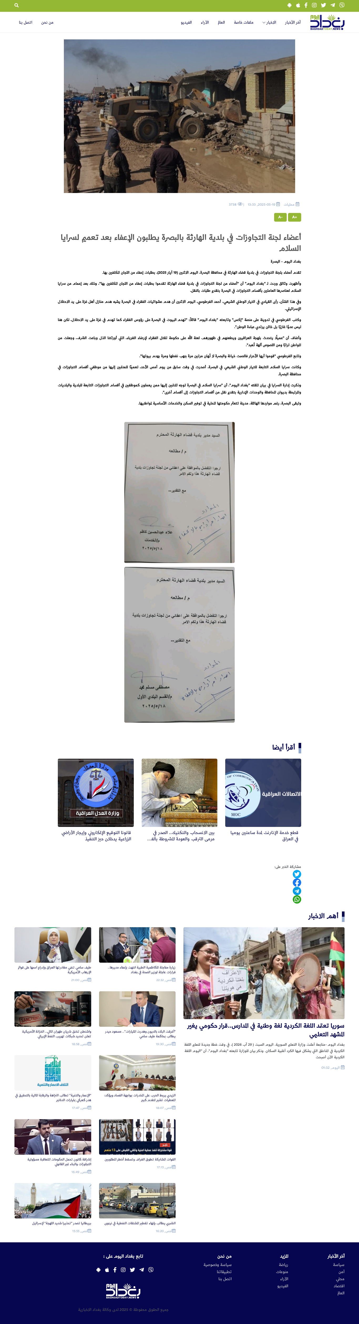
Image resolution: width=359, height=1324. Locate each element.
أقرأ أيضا (283, 747)
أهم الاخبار (324, 916)
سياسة (339, 1265)
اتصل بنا (25, 22)
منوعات (282, 1272)
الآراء (205, 22)
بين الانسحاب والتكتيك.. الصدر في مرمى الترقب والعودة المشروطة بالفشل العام (180, 839)
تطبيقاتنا (224, 1272)
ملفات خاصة (244, 22)
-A (280, 217)
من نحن (47, 22)
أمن (342, 1272)
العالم (221, 22)
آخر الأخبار (293, 22)
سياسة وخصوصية (217, 1265)
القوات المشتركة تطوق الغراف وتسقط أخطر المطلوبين (140, 1159)
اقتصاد (339, 1286)
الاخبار (270, 22)
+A (294, 217)
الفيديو (186, 22)
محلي (340, 1279)
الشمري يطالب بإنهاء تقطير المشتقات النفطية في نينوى (140, 1223)
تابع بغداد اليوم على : (123, 1256)
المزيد (284, 1256)
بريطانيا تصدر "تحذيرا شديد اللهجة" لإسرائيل (61, 1223)
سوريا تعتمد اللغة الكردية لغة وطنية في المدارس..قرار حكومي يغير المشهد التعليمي (266, 1030)
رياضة (283, 1265)
